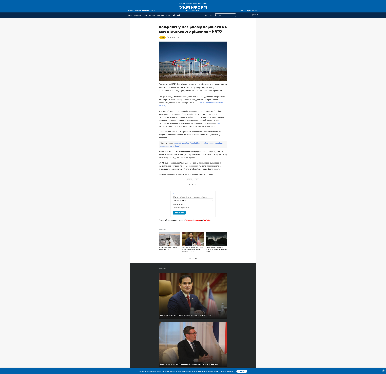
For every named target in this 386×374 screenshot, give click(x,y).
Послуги (130, 10)
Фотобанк (138, 10)
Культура (160, 15)
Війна (130, 15)
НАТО (219, 123)
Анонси (153, 10)
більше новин (193, 258)
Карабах (189, 179)
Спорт (168, 15)
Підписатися (179, 212)
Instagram (197, 220)
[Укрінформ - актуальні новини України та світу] (192, 7)
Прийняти (241, 371)
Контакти (208, 15)
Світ (145, 15)
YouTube (206, 220)
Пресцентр (145, 10)
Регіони (152, 15)
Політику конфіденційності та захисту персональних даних (215, 371)
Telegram (188, 220)
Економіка (138, 15)
